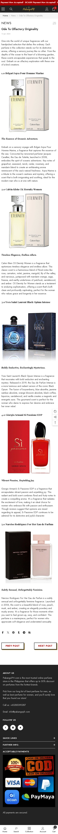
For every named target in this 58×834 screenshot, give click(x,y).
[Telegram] (24, 632)
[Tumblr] (18, 632)
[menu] (3, 9)
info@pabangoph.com (19, 711)
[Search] (11, 9)
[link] (16, 829)
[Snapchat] (20, 727)
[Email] (29, 632)
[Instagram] (13, 727)
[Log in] (46, 9)
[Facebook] (2, 632)
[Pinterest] (13, 632)
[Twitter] (8, 632)
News (13, 15)
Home (5, 15)
